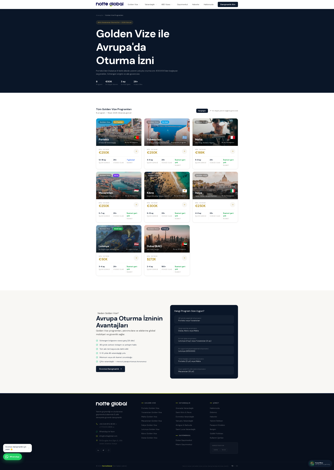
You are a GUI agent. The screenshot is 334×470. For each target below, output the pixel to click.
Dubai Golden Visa (149, 438)
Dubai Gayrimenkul (184, 440)
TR (232, 466)
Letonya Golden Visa (150, 429)
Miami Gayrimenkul (184, 444)
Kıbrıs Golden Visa (149, 433)
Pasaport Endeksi (217, 425)
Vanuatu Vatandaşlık (184, 421)
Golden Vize (133, 4)
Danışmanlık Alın (227, 4)
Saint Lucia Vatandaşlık (185, 429)
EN (237, 466)
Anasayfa (99, 15)
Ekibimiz (213, 412)
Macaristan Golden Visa (151, 421)
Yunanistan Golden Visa (151, 412)
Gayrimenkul (182, 4)
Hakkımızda (208, 4)
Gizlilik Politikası (216, 433)
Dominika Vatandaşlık (185, 416)
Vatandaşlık (150, 4)
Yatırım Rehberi (216, 421)
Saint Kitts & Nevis (184, 412)
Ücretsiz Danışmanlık (109, 369)
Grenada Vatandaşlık (184, 408)
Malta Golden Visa (149, 416)
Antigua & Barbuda (184, 425)
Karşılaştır (202, 111)
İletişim (213, 429)
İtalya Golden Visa (149, 425)
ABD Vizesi (165, 4)
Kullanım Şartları (216, 438)
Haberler (195, 4)
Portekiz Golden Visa (150, 408)
